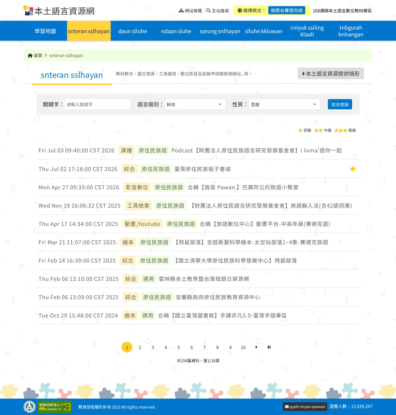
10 (243, 347)
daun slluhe (132, 31)
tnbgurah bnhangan (350, 30)
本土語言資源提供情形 (332, 73)
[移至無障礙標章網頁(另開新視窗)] (56, 407)
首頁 (37, 55)
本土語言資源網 (64, 10)
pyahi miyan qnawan (307, 406)
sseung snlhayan (220, 31)
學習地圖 (45, 31)
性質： (240, 104)
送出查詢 (340, 104)
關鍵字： (53, 104)
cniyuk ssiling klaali (307, 30)
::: (175, 9)
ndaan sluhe (176, 31)
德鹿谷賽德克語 (287, 10)
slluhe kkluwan (263, 31)
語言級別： (150, 104)
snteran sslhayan (89, 31)
